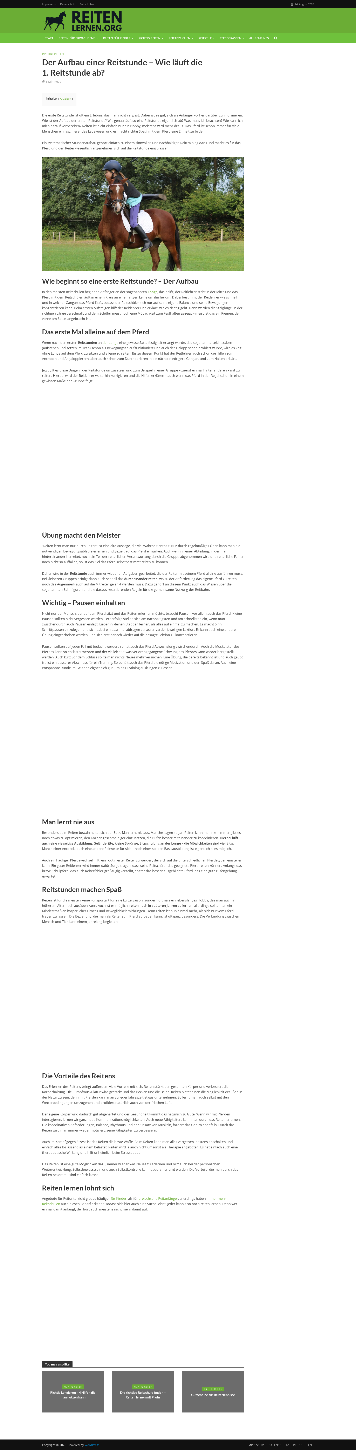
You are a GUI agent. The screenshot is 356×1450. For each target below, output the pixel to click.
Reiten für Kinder (116, 38)
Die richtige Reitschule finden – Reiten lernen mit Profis (143, 1394)
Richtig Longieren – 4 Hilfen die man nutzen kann (73, 1394)
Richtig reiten (149, 38)
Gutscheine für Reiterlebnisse (213, 1395)
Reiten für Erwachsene (77, 38)
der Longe (110, 342)
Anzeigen (65, 98)
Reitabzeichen (179, 38)
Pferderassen (230, 38)
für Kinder (118, 1198)
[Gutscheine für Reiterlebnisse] (213, 1391)
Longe (152, 292)
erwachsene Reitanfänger (158, 1198)
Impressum (49, 4)
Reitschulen (87, 4)
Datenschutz (68, 4)
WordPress (92, 1445)
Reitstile (205, 38)
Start (49, 38)
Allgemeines (259, 38)
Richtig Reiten (53, 54)
